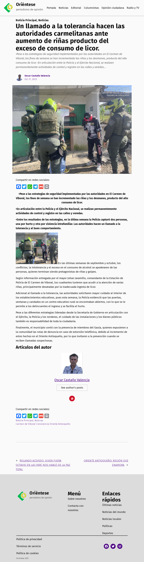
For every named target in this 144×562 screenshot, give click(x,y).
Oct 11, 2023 (31, 79)
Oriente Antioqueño (60, 424)
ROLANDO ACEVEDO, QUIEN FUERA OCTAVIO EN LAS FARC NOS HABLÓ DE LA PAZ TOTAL (43, 465)
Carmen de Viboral (26, 424)
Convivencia (42, 424)
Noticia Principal (26, 20)
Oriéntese (26, 4)
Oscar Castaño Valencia (37, 75)
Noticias (43, 20)
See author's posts (72, 387)
